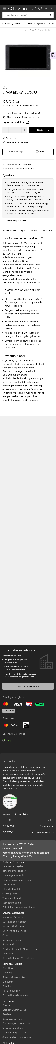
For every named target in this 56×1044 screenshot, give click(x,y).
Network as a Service (14, 930)
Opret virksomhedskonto (28, 686)
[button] (34, 8)
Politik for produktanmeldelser (19, 907)
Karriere (6, 1014)
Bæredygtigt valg (12, 1019)
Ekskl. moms (8, 106)
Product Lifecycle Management (20, 949)
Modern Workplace (13, 926)
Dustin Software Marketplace (18, 958)
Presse (6, 1005)
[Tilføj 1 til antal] (24, 130)
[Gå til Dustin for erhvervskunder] (18, 8)
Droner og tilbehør (12, 23)
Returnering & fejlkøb (14, 977)
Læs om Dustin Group (14, 1009)
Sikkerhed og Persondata (16, 1037)
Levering (7, 972)
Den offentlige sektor (14, 1032)
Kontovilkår (8, 884)
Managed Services (12, 917)
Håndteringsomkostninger (17, 880)
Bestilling (7, 968)
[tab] (10, 230)
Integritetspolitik (11, 889)
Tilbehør (28, 23)
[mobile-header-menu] (4, 8)
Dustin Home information (16, 995)
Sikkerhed (8, 944)
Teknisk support (11, 990)
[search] (49, 15)
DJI (5, 87)
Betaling (7, 986)
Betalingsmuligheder (14, 870)
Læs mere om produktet (14, 220)
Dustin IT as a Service (14, 921)
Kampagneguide (11, 902)
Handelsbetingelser (13, 866)
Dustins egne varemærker (17, 1023)
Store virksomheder (13, 1027)
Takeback (7, 953)
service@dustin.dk (12, 848)
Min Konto (8, 981)
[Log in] (46, 8)
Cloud (5, 935)
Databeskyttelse (11, 940)
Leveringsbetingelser (14, 875)
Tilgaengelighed (11, 898)
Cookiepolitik (9, 893)
